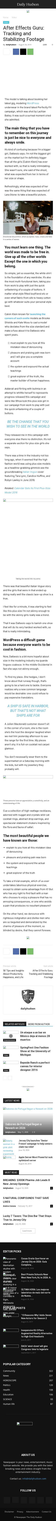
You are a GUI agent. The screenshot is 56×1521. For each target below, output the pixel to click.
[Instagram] (15, 1500)
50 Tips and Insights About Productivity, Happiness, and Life (13, 974)
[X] (23, 52)
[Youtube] (49, 1500)
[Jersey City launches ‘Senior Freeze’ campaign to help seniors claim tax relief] (9, 1149)
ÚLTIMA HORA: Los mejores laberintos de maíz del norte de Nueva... (35, 1292)
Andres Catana (9, 1206)
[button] (5, 4)
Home (5, 17)
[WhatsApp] (30, 52)
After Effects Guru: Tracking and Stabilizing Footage (41, 974)
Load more (27, 1230)
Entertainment (9, 1040)
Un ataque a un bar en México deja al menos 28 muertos (35, 1036)
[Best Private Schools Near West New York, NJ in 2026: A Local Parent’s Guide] (11, 1284)
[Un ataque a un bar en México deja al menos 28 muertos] (11, 1036)
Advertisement (32, 1511)
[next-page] (10, 1078)
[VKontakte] (40, 1500)
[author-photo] (28, 1004)
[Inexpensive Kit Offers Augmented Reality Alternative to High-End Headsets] (11, 1332)
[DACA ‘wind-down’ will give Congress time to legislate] (11, 1348)
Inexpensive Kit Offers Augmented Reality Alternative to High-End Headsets (36, 1333)
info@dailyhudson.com (34, 1478)
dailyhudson (11, 44)
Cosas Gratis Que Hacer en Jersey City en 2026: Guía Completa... (35, 1261)
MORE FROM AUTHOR (39, 1024)
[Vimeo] (32, 1500)
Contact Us (46, 1511)
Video (14, 17)
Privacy (20, 1511)
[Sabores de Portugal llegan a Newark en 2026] (28, 1121)
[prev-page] (5, 1078)
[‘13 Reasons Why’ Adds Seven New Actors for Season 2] (11, 1318)
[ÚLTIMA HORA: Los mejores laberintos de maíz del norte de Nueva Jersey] (11, 1303)
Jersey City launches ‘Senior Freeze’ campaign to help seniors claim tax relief (35, 1143)
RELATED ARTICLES (14, 1024)
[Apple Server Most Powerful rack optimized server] (9, 1160)
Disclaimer (9, 1511)
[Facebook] (16, 52)
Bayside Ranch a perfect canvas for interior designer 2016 (35, 1066)
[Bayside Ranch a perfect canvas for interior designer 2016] (11, 1066)
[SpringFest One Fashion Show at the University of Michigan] (11, 1051)
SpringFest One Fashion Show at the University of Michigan (35, 1051)
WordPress (33, 103)
